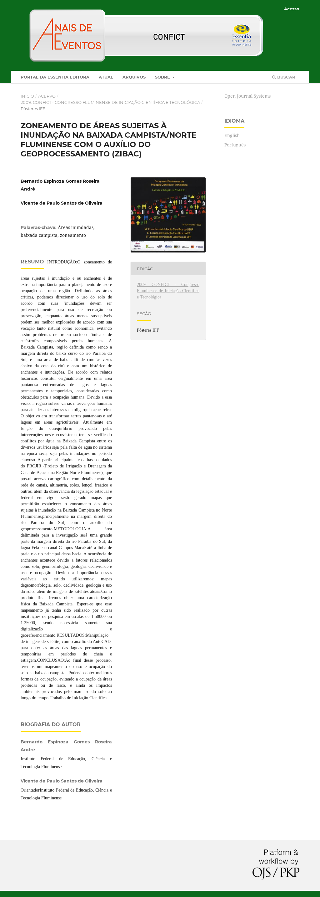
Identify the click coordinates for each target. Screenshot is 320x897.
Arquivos (134, 76)
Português (235, 145)
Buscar (285, 76)
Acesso (291, 8)
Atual (106, 76)
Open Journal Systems (247, 96)
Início (27, 96)
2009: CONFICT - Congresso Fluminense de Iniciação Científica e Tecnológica (110, 102)
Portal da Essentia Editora (55, 76)
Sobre (163, 76)
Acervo (47, 96)
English (232, 135)
